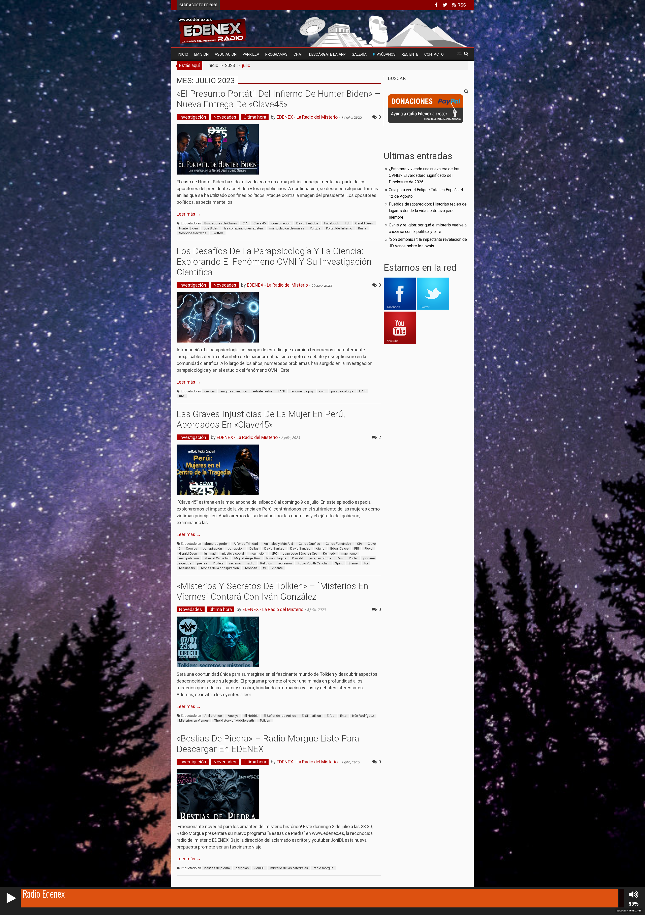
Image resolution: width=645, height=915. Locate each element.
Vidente (277, 568)
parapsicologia (342, 391)
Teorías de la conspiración (220, 568)
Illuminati (209, 553)
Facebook (331, 223)
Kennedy (329, 553)
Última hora (255, 117)
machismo (349, 553)
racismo (235, 563)
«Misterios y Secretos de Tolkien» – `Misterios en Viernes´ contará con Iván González (272, 591)
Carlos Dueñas (309, 544)
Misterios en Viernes (194, 720)
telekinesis (187, 568)
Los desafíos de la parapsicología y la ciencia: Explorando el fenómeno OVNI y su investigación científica (274, 262)
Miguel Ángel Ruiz (247, 558)
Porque (315, 228)
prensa (202, 563)
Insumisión (258, 553)
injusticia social (232, 553)
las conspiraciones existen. (244, 228)
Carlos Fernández (338, 544)
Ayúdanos (386, 54)
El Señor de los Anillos (280, 716)
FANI (281, 391)
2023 (230, 65)
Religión (266, 563)
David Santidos (307, 223)
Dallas (254, 548)
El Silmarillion (311, 716)
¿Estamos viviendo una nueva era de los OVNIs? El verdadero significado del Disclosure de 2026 (424, 175)
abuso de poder (216, 544)
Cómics (191, 548)
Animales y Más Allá (278, 544)
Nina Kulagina (276, 558)
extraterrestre (262, 391)
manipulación (189, 558)
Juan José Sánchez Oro (300, 553)
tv (264, 568)
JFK (274, 553)
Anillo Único (213, 716)
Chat (298, 54)
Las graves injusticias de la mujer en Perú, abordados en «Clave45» (261, 419)
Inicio (183, 54)
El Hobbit (251, 716)
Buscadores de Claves (220, 223)
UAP (362, 391)
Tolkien (265, 720)
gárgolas (242, 868)
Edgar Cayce (339, 548)
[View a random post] (459, 53)
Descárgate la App (327, 54)
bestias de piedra (217, 868)
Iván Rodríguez (363, 716)
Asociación (226, 54)
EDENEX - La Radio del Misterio (307, 117)
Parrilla (251, 54)
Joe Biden (211, 228)
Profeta (218, 563)
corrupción (236, 548)
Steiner (353, 563)
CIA (245, 223)
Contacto (434, 54)
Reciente (410, 54)
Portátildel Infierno (339, 228)
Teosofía (251, 568)
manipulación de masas (286, 228)
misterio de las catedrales (289, 868)
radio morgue (323, 868)
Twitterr (217, 233)
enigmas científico (233, 391)
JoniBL (259, 868)
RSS (461, 5)
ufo (181, 396)
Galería (359, 54)
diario (320, 548)
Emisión (201, 54)
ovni (322, 391)
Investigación (192, 117)
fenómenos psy (302, 391)
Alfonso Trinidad (246, 544)
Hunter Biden (188, 228)
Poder (353, 558)
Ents (343, 716)
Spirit (339, 563)
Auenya (233, 716)
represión (285, 563)
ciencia (209, 391)
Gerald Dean (364, 223)
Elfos (330, 716)
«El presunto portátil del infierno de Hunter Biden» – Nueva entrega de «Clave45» (278, 99)
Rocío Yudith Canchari (313, 563)
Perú (340, 558)
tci (366, 563)
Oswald (297, 558)
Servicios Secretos (192, 233)
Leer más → (189, 214)
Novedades (224, 117)
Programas (276, 54)
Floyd (369, 548)
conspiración (281, 223)
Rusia (362, 228)
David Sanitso (274, 548)
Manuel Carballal (217, 558)
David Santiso (300, 548)
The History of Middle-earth (234, 720)
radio (250, 563)
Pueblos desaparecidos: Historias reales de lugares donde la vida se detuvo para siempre (428, 211)
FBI (347, 223)
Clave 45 (259, 223)
